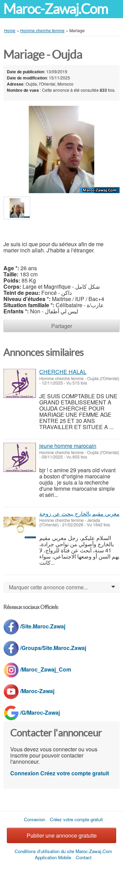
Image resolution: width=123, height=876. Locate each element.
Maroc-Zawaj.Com (55, 8)
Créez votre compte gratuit (74, 773)
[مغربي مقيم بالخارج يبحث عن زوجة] (19, 525)
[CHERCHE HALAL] (19, 383)
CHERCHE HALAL (62, 372)
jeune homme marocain (67, 446)
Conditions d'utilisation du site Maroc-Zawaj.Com (63, 851)
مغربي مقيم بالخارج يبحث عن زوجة (79, 513)
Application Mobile (53, 857)
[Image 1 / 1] (61, 149)
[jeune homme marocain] (19, 457)
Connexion (24, 773)
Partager (61, 326)
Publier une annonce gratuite (62, 835)
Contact (84, 857)
